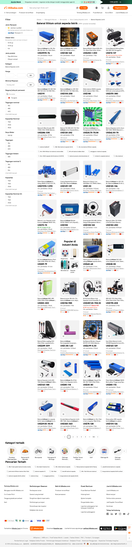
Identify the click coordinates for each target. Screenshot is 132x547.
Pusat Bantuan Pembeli (88, 490)
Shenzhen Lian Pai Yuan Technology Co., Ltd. (69, 100)
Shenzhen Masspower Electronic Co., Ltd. (92, 268)
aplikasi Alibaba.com (90, 528)
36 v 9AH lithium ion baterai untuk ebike (51, 151)
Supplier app (58, 528)
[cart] (102, 8)
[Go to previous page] (65, 437)
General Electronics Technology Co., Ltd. (92, 353)
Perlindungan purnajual (37, 502)
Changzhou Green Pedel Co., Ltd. (92, 232)
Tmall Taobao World (56, 537)
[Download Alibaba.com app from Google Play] (121, 528)
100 (94, 437)
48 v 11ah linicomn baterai (88, 471)
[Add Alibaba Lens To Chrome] (37, 528)
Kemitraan (109, 506)
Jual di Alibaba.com (112, 490)
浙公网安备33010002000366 (99, 544)
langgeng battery (49, 476)
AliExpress (36, 537)
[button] (77, 8)
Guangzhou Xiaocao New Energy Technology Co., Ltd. (92, 314)
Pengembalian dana (87, 502)
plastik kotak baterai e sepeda (111, 467)
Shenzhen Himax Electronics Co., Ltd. (69, 139)
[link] (129, 527)
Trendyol (88, 537)
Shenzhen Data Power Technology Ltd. (115, 100)
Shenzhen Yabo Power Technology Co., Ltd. (92, 100)
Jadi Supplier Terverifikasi (114, 502)
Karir (5, 502)
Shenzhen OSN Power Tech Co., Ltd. (47, 307)
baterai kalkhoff (44, 147)
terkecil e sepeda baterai (102, 156)
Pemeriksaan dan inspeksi (38, 506)
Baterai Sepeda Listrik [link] (98, 19)
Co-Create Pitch (9, 494)
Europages (96, 537)
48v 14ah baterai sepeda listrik (64, 147)
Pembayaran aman (35, 490)
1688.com (45, 537)
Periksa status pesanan (113, 498)
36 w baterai (119, 156)
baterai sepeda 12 (40, 471)
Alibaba (39, 19)
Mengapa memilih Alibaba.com (14, 490)
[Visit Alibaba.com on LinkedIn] (112, 514)
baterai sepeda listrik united (17, 476)
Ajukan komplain (86, 498)
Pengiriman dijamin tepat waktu (40, 498)
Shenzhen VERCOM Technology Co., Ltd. (69, 310)
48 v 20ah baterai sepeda (63, 467)
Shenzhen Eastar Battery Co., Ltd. (69, 229)
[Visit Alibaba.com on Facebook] (107, 514)
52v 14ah (53, 471)
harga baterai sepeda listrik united (112, 471)
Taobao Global (74, 537)
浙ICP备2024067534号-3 (119, 544)
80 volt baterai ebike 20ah (76, 151)
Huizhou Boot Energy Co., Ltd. (69, 353)
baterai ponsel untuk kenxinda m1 (79, 156)
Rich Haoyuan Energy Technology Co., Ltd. (115, 61)
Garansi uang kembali (36, 494)
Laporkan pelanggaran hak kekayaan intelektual (89, 507)
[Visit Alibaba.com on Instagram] (120, 514)
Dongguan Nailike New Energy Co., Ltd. (47, 98)
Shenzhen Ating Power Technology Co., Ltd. (47, 137)
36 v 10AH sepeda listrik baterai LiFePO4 (52, 156)
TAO (82, 537)
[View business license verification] (85, 544)
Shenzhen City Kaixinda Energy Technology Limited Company (47, 231)
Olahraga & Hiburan (50, 19)
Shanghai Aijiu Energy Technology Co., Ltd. (69, 190)
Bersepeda (63, 19)
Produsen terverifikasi (62, 490)
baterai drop (34, 476)
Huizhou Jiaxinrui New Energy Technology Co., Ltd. (47, 60)
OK (31, 75)
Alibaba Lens (16, 528)
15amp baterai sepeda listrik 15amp (86, 467)
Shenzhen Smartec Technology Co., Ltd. (47, 350)
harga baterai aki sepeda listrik (69, 476)
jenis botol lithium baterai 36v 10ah (19, 471)
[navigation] (19, 228)
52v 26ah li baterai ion (43, 467)
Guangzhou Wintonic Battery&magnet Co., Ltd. (115, 268)
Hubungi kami (85, 494)
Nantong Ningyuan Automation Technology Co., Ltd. (115, 232)
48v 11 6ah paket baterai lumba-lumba (20, 467)
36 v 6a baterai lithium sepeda (87, 147)
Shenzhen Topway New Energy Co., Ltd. (92, 190)
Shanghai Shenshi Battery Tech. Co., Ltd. (115, 190)
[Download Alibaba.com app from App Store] (106, 528)
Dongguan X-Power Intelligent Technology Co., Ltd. (115, 310)
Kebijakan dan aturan (36, 510)
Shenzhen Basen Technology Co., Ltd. (92, 139)
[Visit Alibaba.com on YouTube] (124, 514)
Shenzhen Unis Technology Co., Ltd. (47, 193)
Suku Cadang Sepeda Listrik (79, 19)
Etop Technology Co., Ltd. (68, 60)
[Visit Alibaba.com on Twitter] (116, 514)
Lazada (66, 537)
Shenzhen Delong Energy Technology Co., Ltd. (92, 60)
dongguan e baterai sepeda (98, 151)
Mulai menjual (110, 494)
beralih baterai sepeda (68, 471)
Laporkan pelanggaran (88, 512)
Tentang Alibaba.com (11, 486)
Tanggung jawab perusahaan (13, 498)
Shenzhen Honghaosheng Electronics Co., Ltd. (47, 271)
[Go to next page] (98, 437)
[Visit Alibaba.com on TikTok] (128, 514)
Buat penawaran (60, 494)
